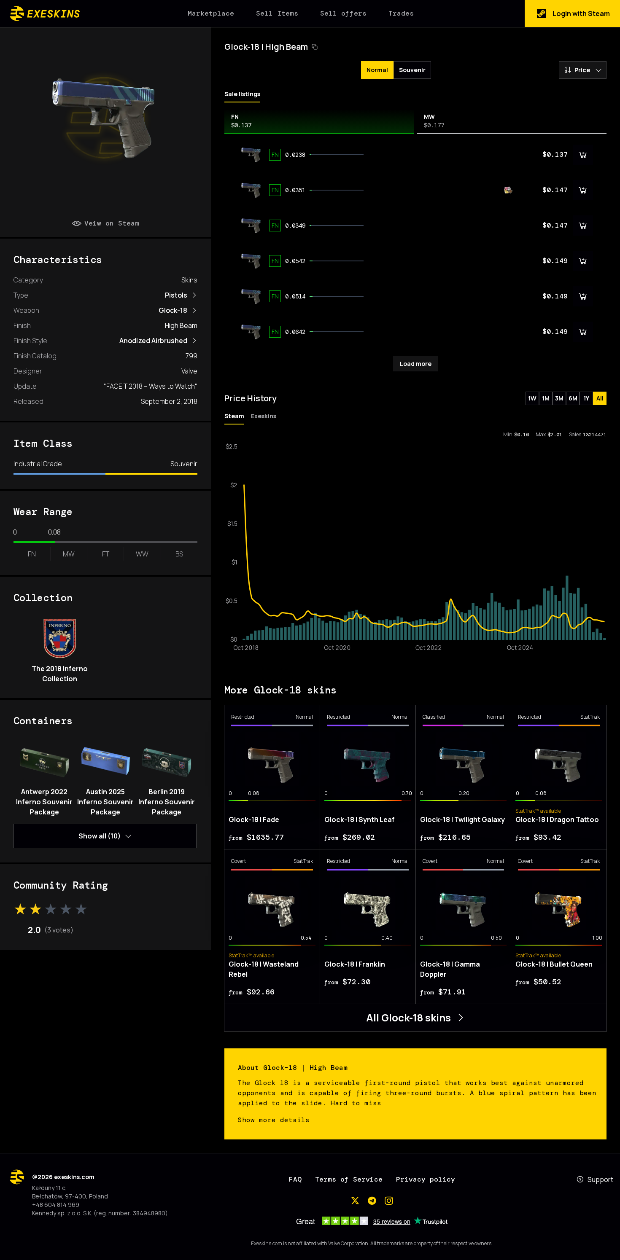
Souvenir (412, 70)
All (600, 398)
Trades (401, 13)
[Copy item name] (315, 47)
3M (559, 398)
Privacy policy (425, 1179)
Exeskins (263, 416)
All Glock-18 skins (408, 1017)
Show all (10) (99, 836)
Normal (377, 70)
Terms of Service (349, 1179)
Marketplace (211, 13)
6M (573, 398)
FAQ (295, 1179)
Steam (234, 416)
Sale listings (242, 94)
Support (600, 1179)
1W (532, 398)
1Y (586, 398)
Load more (415, 364)
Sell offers (343, 13)
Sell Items (277, 13)
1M (546, 398)
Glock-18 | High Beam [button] (266, 46)
